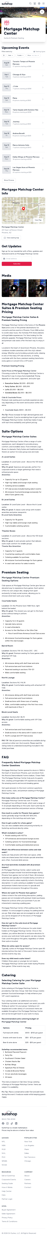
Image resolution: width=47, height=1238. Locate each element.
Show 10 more (9, 180)
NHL (4, 1153)
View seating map (13, 238)
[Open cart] (35, 3)
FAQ (3, 1195)
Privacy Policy (7, 1218)
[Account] (39, 3)
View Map (38, 220)
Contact (27, 1187)
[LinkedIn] (16, 1123)
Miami (26, 1149)
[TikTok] (11, 1123)
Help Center (6, 1191)
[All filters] (4, 55)
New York (28, 1142)
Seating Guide (7, 1183)
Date (9, 55)
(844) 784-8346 (8, 1119)
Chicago (27, 1161)
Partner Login (7, 1199)
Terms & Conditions (9, 1221)
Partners (27, 1183)
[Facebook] (3, 1123)
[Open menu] (43, 3)
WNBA (4, 1161)
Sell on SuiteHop (8, 1176)
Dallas (26, 1153)
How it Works (7, 1187)
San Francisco (29, 1157)
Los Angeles (29, 1145)
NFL (3, 1142)
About (26, 1176)
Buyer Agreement (9, 1210)
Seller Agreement (8, 1214)
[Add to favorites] (42, 11)
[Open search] (30, 3)
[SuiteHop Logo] (7, 3)
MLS (3, 1157)
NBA (3, 1145)
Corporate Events (9, 1180)
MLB (3, 1149)
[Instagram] (7, 1123)
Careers (27, 1180)
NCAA (4, 1165)
